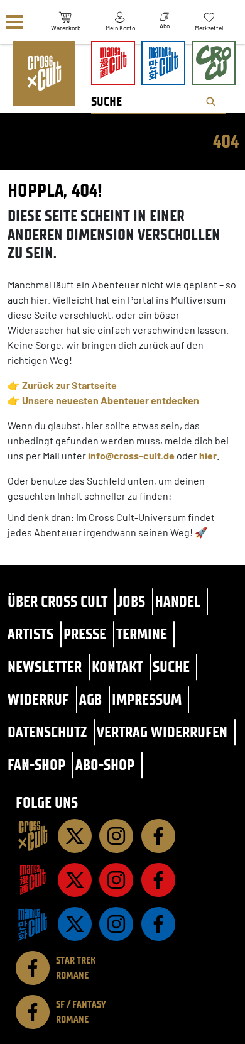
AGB (90, 699)
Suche (171, 666)
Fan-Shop (36, 765)
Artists (30, 634)
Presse (84, 634)
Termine (141, 634)
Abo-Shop (104, 765)
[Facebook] (158, 836)
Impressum (147, 699)
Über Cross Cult (57, 601)
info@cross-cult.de (131, 455)
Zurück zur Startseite (69, 385)
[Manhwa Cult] (33, 924)
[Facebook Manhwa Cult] (158, 924)
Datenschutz (47, 732)
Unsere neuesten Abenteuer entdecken (110, 400)
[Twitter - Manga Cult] (75, 880)
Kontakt (117, 666)
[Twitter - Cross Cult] (75, 836)
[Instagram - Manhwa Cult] (116, 924)
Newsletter (45, 666)
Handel (177, 601)
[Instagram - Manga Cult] (116, 880)
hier (208, 455)
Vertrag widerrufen (162, 732)
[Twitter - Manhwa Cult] (75, 924)
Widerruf (38, 699)
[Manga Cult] (33, 880)
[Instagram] (116, 836)
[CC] (33, 836)
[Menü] (14, 22)
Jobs (131, 601)
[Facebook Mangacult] (158, 880)
